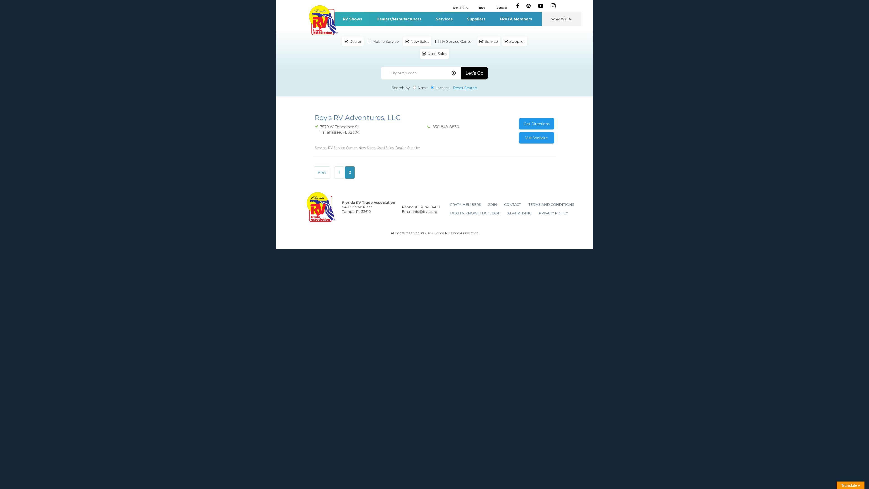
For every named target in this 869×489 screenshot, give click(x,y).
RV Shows (352, 19)
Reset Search (465, 88)
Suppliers (476, 19)
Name (422, 88)
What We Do (561, 19)
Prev (322, 172)
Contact (502, 7)
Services (444, 19)
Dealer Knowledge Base (475, 213)
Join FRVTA (460, 7)
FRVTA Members (516, 19)
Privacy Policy (553, 213)
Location (442, 88)
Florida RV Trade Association (323, 20)
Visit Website (536, 138)
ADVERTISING (519, 213)
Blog (482, 7)
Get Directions (536, 124)
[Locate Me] (453, 73)
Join (492, 204)
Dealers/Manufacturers (399, 19)
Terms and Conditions (551, 204)
